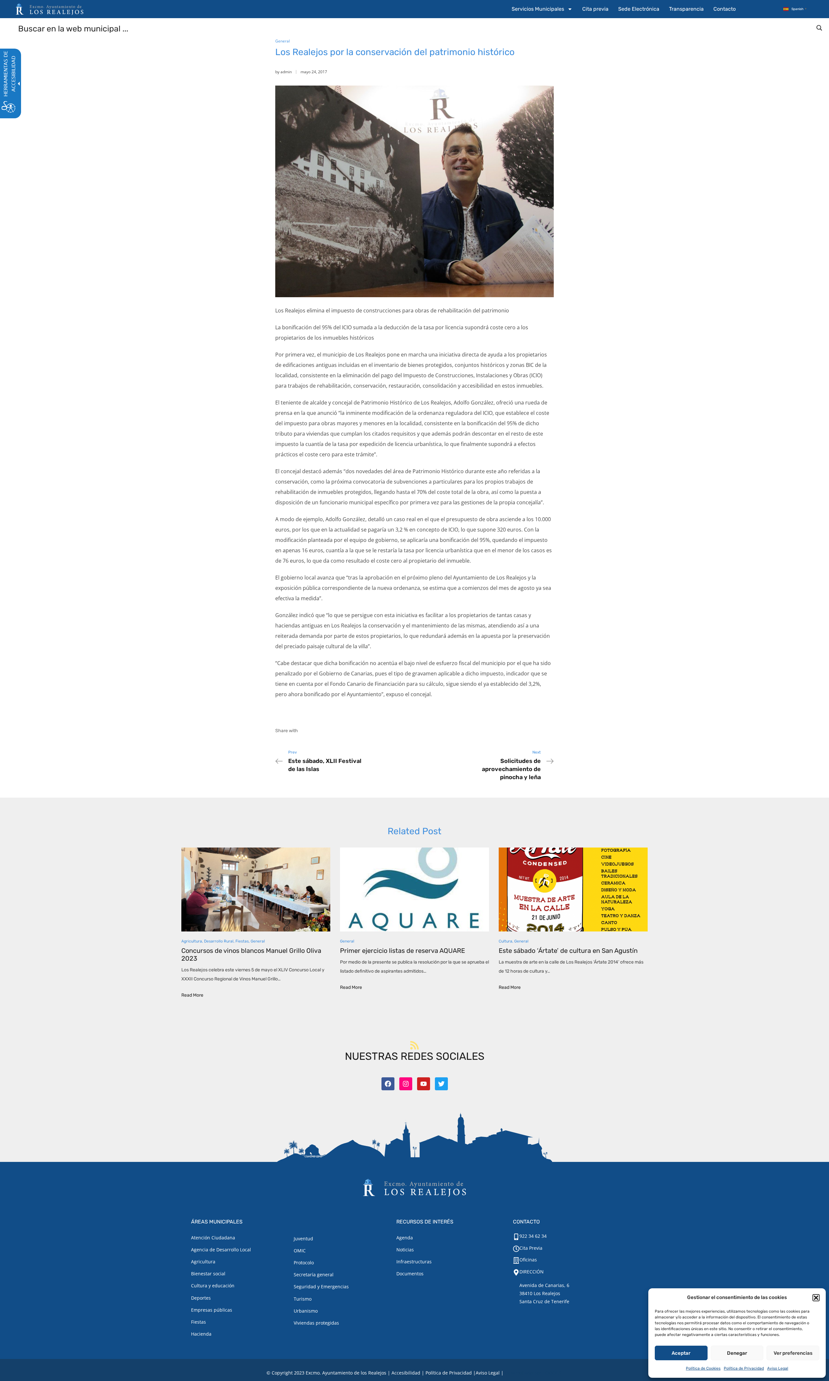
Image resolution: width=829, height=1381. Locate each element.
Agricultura (191, 941)
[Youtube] (423, 1083)
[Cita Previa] (516, 1249)
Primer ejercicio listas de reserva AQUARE (402, 950)
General (282, 41)
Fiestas (242, 941)
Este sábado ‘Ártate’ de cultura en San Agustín (568, 950)
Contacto (724, 9)
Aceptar (681, 1353)
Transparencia (686, 9)
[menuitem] (542, 9)
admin (286, 72)
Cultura (505, 941)
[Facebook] (387, 1083)
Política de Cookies (703, 1368)
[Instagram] (405, 1083)
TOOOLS (552, 1373)
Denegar (737, 1353)
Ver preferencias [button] (793, 1353)
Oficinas (528, 1260)
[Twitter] (441, 1083)
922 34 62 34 (533, 1236)
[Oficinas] (516, 1260)
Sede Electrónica (638, 9)
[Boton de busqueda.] (819, 28)
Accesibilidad (406, 1373)
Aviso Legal (777, 1368)
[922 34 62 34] (516, 1237)
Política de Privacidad (744, 1368)
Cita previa (595, 9)
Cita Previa (530, 1248)
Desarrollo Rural (218, 941)
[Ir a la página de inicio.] (50, 9)
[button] (816, 1297)
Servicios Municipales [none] (538, 9)
